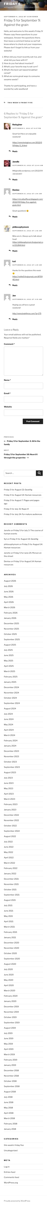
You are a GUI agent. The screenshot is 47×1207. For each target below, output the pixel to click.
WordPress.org (11, 1182)
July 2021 (8, 905)
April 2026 (9, 602)
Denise (15, 190)
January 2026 (10, 618)
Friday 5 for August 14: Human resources (22, 495)
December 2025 (11, 623)
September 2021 (11, 895)
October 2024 (10, 698)
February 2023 (10, 804)
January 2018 (10, 1129)
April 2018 (8, 1113)
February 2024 (10, 740)
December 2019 (11, 1006)
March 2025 (9, 671)
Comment (9, 344)
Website (8, 407)
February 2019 (10, 1060)
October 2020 (10, 953)
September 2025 (12, 639)
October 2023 (10, 762)
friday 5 (12, 4)
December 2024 (11, 687)
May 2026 (8, 597)
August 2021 (10, 900)
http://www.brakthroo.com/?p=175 (26, 313)
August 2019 (10, 1028)
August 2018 (10, 1092)
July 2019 (8, 1033)
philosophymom (20, 227)
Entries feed (9, 1172)
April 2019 (8, 1049)
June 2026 (9, 591)
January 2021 (10, 937)
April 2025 (9, 666)
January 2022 (10, 873)
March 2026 (9, 607)
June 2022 (8, 847)
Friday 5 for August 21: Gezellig (18, 490)
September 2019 (12, 1022)
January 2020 (10, 1001)
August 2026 (10, 581)
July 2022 (8, 842)
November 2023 (11, 756)
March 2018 (9, 1118)
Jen (14, 295)
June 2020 (9, 975)
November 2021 (11, 884)
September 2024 (12, 703)
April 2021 (8, 921)
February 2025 (10, 677)
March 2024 (9, 735)
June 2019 (8, 1038)
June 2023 (9, 783)
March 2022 (9, 863)
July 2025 (8, 650)
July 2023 (8, 778)
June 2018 (8, 1102)
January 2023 (10, 810)
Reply (14, 151)
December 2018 (11, 1070)
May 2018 (8, 1108)
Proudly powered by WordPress (17, 1201)
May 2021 (8, 916)
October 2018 (10, 1081)
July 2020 (8, 969)
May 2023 (8, 788)
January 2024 (10, 746)
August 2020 (10, 964)
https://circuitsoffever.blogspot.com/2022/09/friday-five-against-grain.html (27, 202)
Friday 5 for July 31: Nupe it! (16, 509)
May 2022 (8, 852)
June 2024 (9, 719)
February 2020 (10, 996)
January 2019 (10, 1065)
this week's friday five (20, 103)
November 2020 (11, 948)
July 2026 (8, 586)
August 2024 (10, 708)
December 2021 (11, 879)
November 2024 (11, 693)
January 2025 (10, 682)
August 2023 (10, 772)
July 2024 (8, 714)
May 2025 (8, 661)
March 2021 (9, 927)
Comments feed (11, 1177)
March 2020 (9, 990)
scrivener (32, 17)
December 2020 (11, 943)
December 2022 (11, 815)
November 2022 (11, 820)
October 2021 (10, 889)
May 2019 (8, 1044)
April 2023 (9, 794)
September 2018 (12, 1086)
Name (7, 380)
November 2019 (11, 1012)
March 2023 (9, 799)
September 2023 (12, 767)
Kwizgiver (17, 124)
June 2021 (8, 911)
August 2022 (10, 836)
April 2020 (9, 985)
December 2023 (11, 751)
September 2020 (12, 959)
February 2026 (10, 613)
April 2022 (9, 857)
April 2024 (9, 730)
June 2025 (9, 655)
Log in (7, 1167)
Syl (5, 539)
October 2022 (10, 826)
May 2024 (8, 724)
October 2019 (10, 1017)
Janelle (15, 161)
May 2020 (8, 980)
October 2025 (10, 634)
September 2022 (12, 831)
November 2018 (11, 1076)
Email (7, 393)
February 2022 (10, 868)
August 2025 (10, 645)
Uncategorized (10, 1150)
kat (14, 261)
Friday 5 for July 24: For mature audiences (23, 514)
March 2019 (9, 1054)
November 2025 (11, 629)
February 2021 (10, 932)
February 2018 (10, 1124)
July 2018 (8, 1097)
